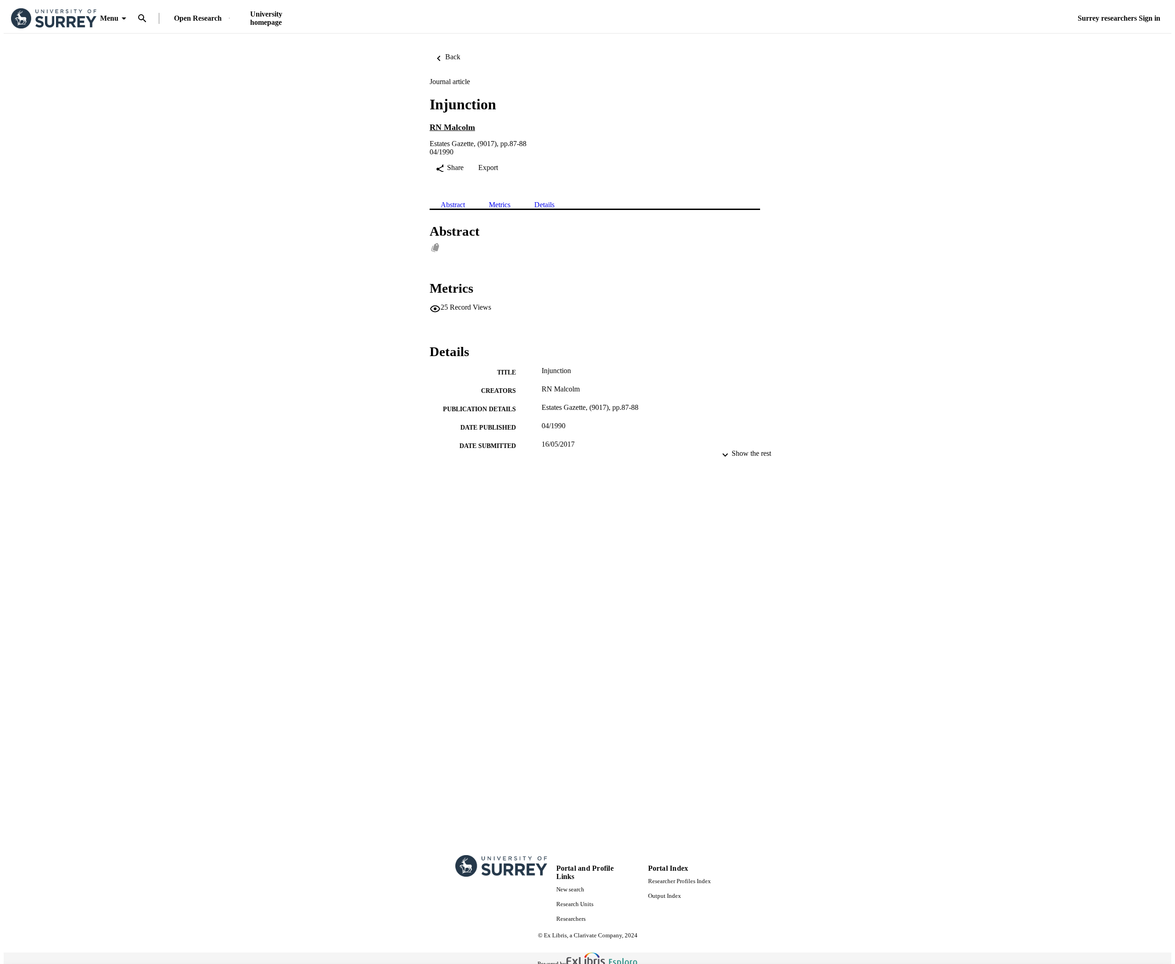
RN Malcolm (452, 127)
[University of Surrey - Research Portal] (53, 18)
